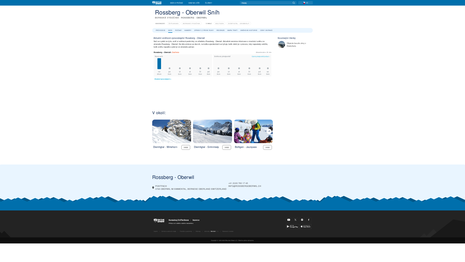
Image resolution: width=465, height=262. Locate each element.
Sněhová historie (248, 30)
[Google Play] (292, 226)
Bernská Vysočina (191, 23)
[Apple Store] (305, 226)
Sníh (170, 30)
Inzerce (196, 220)
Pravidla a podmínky (186, 231)
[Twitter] (295, 219)
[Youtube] (288, 219)
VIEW (186, 147)
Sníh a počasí (176, 3)
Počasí (178, 30)
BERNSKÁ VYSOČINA (167, 17)
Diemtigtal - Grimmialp (238, 23)
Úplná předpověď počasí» (261, 56)
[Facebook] (308, 219)
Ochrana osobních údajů (168, 231)
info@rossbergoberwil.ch (244, 186)
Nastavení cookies (227, 231)
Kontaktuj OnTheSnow (179, 220)
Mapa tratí (233, 30)
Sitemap (198, 231)
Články (208, 3)
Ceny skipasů (266, 30)
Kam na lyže (194, 3)
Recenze (221, 30)
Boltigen (220, 23)
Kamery (188, 30)
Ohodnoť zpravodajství (162, 79)
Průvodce (160, 30)
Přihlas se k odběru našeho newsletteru (181, 223)
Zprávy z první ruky (204, 30)
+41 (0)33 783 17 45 (238, 183)
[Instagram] (302, 219)
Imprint (156, 231)
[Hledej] (293, 3)
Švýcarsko (174, 23)
